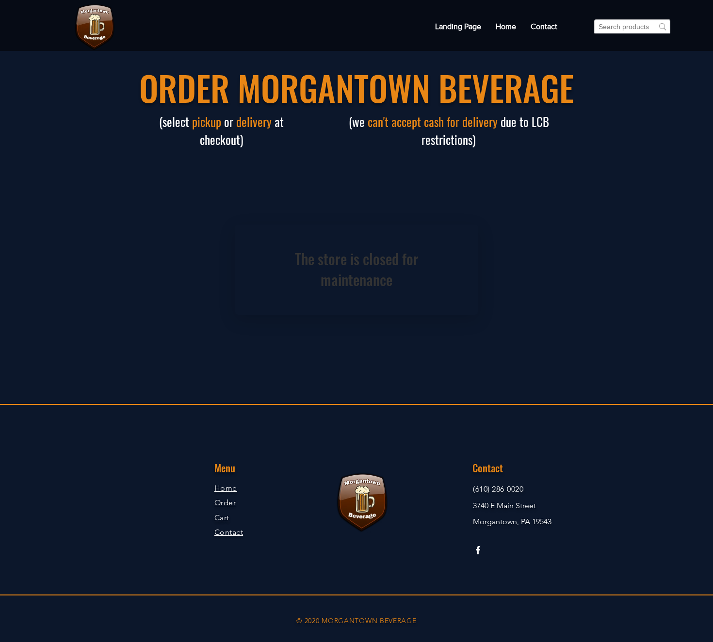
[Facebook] (478, 550)
